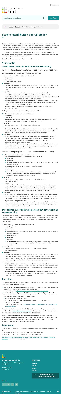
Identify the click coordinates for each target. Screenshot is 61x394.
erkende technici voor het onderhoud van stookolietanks (32, 291)
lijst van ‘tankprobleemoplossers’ (22, 311)
